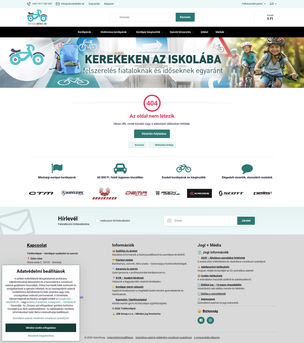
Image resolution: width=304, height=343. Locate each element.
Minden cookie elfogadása (41, 327)
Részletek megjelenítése (41, 335)
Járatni (246, 220)
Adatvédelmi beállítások (120, 337)
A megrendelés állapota (207, 337)
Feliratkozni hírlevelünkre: (74, 224)
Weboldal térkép (163, 145)
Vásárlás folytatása (153, 133)
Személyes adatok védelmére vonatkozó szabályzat (163, 337)
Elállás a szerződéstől (213, 293)
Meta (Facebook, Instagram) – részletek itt (52, 302)
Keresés (185, 17)
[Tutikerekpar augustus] (152, 63)
